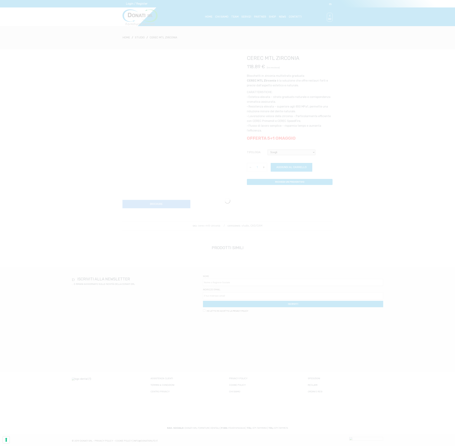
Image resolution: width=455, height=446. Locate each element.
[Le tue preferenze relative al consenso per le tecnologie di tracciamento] (6, 439)
